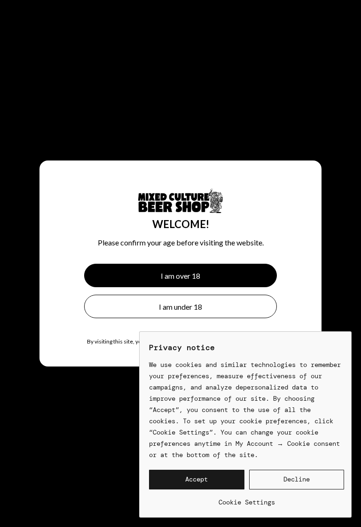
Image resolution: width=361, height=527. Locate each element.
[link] (246, 498)
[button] (196, 479)
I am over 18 (180, 275)
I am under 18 (180, 306)
